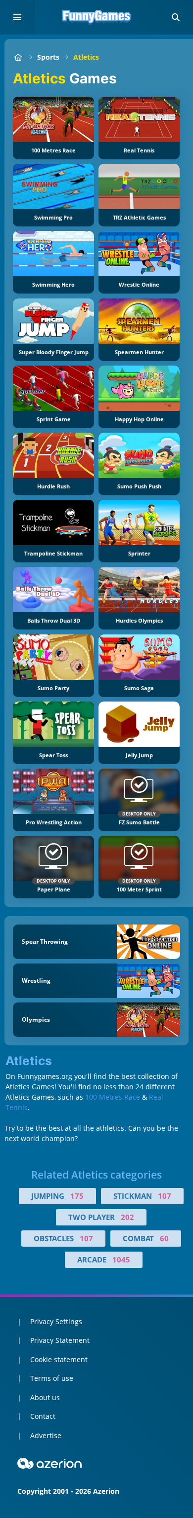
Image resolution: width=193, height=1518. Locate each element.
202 (127, 1217)
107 (164, 1196)
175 (77, 1196)
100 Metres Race (112, 1097)
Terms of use (51, 1378)
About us (45, 1397)
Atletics (86, 57)
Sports (48, 57)
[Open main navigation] (17, 17)
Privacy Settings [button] (56, 1321)
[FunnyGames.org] (18, 57)
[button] (175, 17)
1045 (121, 1259)
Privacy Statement (60, 1340)
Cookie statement (59, 1359)
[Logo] (96, 17)
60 (164, 1238)
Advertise (45, 1435)
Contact (42, 1416)
